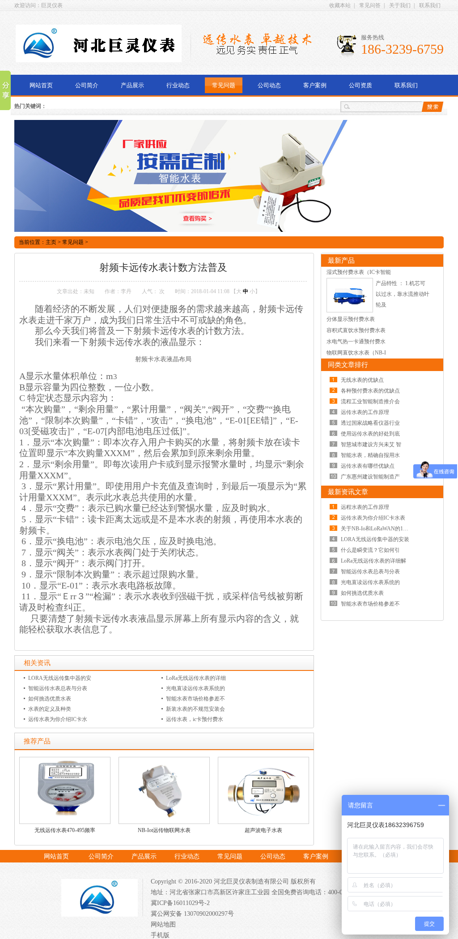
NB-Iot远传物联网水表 (164, 830)
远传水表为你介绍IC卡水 (57, 719)
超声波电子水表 (263, 830)
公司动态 (269, 85)
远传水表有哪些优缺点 (367, 466)
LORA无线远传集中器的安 (59, 678)
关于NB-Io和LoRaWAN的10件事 (378, 528)
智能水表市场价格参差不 (195, 699)
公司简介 (86, 85)
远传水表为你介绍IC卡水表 (373, 518)
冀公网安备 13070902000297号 (192, 913)
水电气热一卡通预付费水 (356, 341)
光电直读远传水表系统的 (195, 688)
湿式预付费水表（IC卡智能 (359, 272)
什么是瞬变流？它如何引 (370, 550)
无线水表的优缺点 (362, 380)
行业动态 (178, 85)
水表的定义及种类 (49, 709)
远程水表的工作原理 (365, 507)
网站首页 (41, 85)
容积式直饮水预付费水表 (356, 330)
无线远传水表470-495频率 (64, 830)
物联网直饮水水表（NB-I (356, 353)
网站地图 (163, 924)
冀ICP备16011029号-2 (180, 903)
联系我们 (430, 5)
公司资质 (360, 85)
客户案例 (315, 85)
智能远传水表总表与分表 (57, 688)
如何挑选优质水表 (49, 699)
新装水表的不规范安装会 (195, 709)
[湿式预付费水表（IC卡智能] (350, 310)
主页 (51, 242)
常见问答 (370, 5)
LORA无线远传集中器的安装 (375, 539)
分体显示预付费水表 (351, 319)
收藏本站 (340, 5)
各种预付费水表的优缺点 (370, 391)
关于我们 (400, 5)
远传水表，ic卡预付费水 (194, 719)
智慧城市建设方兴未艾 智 (371, 444)
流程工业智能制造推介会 (370, 401)
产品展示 (132, 85)
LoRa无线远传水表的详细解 (373, 561)
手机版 (160, 935)
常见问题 (223, 85)
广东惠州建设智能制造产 (370, 477)
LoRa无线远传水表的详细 (196, 678)
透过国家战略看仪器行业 (370, 423)
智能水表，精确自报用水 (370, 455)
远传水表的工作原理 (365, 412)
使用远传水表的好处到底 (370, 434)
